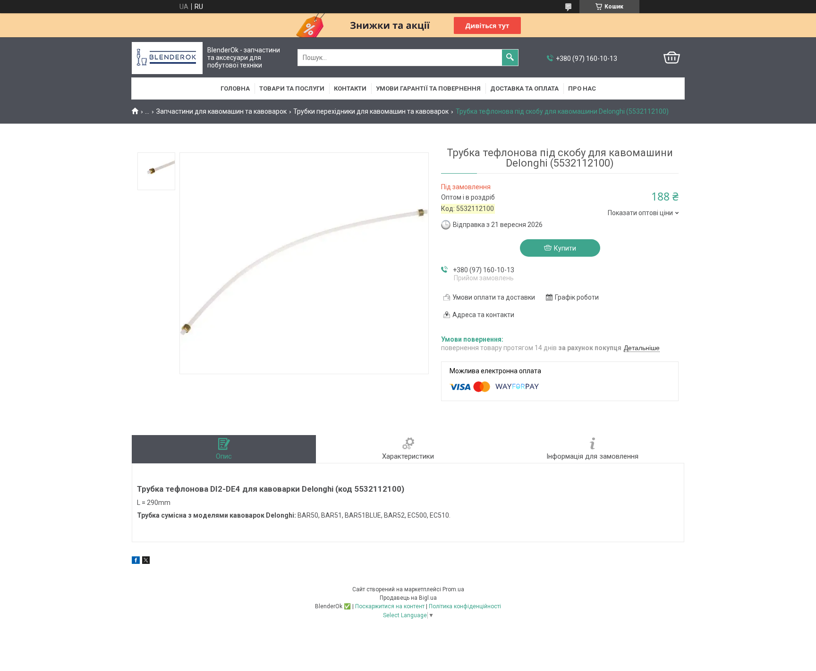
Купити (565, 248)
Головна (235, 88)
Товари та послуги (291, 88)
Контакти (350, 88)
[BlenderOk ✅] (167, 58)
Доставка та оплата (524, 88)
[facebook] (136, 561)
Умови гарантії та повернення (428, 88)
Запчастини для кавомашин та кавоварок (221, 111)
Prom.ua (453, 589)
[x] (146, 561)
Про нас (582, 88)
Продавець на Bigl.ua (408, 598)
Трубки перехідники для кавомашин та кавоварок (371, 111)
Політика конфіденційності (465, 606)
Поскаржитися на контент (390, 606)
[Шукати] (510, 58)
